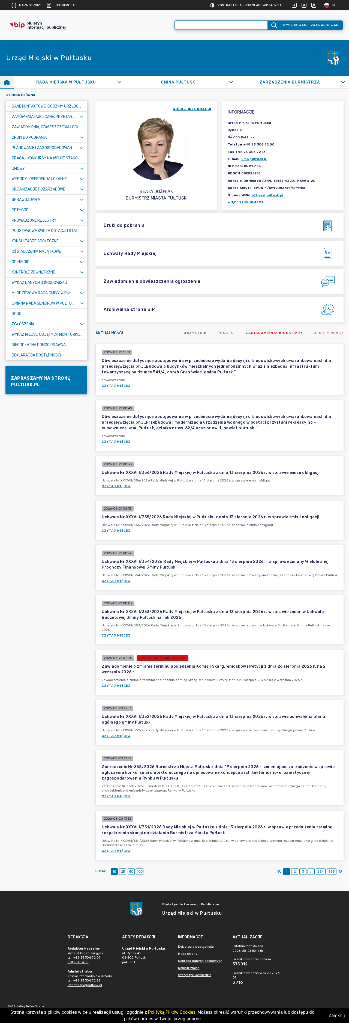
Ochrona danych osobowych (200, 961)
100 (140, 871)
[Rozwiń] (119, 82)
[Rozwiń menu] (82, 116)
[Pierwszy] (279, 871)
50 (131, 871)
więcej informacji (192, 109)
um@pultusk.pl (254, 159)
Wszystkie (195, 333)
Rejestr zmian (189, 968)
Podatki (226, 333)
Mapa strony (30, 5)
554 (320, 871)
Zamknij (337, 1015)
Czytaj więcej (116, 386)
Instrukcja (65, 5)
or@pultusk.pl (78, 962)
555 (331, 871)
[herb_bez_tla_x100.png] (333, 58)
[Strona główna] (7, 82)
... (311, 871)
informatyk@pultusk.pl (85, 985)
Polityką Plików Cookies (171, 1012)
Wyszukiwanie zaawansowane (312, 25)
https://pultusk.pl (267, 195)
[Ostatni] (340, 871)
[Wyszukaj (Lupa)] (273, 25)
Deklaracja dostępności (196, 946)
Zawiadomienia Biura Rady (274, 333)
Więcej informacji (246, 202)
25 (123, 871)
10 (114, 871)
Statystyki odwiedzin (194, 975)
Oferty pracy (329, 333)
